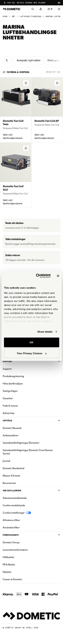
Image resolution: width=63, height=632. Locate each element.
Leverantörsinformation (15, 549)
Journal (6, 460)
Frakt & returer (10, 405)
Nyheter (18, 571)
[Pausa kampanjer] (5, 3)
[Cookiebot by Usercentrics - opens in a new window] (38, 276)
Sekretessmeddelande (15, 497)
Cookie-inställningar (14, 512)
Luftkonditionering (30, 16)
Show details (45, 331)
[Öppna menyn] (59, 9)
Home (5, 16)
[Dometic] (11, 9)
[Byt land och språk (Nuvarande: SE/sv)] (59, 2)
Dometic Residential (24, 468)
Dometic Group (22, 542)
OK (31, 342)
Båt (13, 16)
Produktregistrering (13, 376)
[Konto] (41, 9)
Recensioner (9, 483)
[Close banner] (58, 276)
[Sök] (33, 9)
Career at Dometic (23, 579)
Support (7, 361)
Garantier (8, 398)
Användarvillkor (11, 527)
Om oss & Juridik (12, 490)
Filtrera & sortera (18, 72)
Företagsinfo (11, 535)
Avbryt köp (8, 413)
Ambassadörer (10, 435)
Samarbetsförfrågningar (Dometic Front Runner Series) (28, 452)
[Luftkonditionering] (7, 60)
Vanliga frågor (10, 390)
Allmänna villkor (11, 520)
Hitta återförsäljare (13, 383)
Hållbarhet (8, 557)
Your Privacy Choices (29, 353)
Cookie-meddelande (14, 505)
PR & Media (19, 564)
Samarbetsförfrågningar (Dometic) (21, 442)
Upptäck (7, 420)
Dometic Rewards (12, 428)
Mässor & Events (11, 475)
